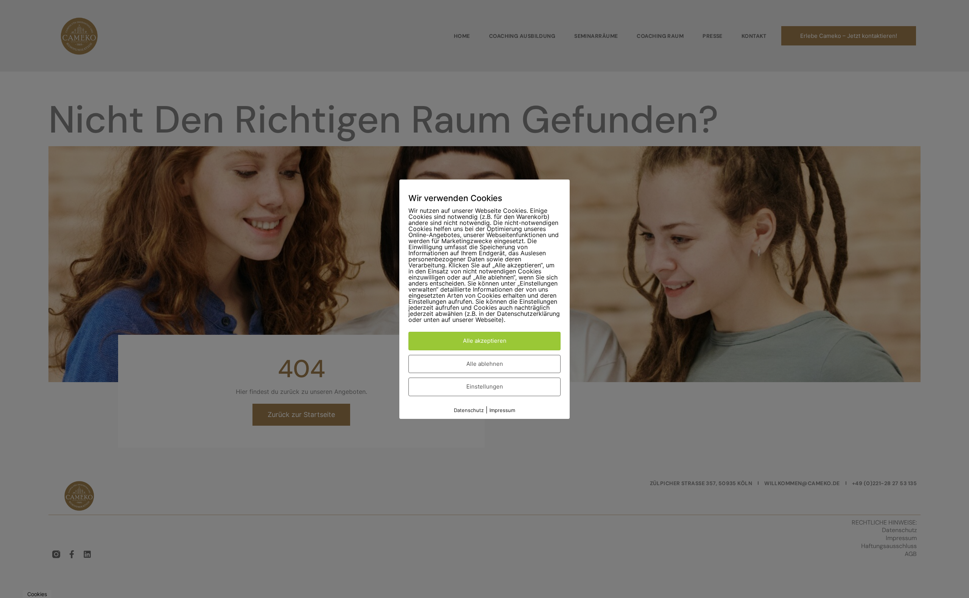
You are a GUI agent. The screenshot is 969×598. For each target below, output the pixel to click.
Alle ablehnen (484, 363)
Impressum (502, 410)
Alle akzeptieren (484, 340)
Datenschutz (469, 410)
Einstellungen (484, 386)
